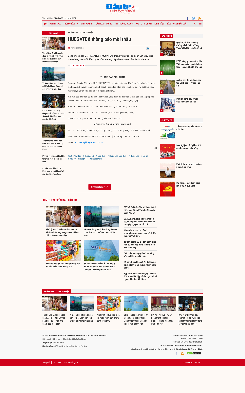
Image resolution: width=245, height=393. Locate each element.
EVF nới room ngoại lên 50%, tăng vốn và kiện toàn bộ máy (53, 159)
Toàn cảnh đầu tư (103, 23)
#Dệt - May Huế (74, 156)
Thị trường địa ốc (124, 23)
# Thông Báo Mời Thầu (116, 156)
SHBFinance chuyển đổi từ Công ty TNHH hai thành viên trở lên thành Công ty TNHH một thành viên (99, 266)
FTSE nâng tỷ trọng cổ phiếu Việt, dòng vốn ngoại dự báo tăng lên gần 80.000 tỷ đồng (189, 64)
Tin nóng (53, 33)
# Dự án (144, 156)
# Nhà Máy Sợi (96, 159)
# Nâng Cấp (82, 159)
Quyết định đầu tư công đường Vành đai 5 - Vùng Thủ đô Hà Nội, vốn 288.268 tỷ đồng (189, 45)
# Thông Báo (133, 156)
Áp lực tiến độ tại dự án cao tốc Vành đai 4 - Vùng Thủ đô (188, 83)
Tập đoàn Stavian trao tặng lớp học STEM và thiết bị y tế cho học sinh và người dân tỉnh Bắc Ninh (140, 276)
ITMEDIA (196, 362)
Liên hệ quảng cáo (71, 362)
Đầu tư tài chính (144, 23)
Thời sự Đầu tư (70, 23)
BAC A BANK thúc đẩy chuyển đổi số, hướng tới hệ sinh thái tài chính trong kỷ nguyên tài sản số (139, 221)
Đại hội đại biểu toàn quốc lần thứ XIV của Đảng (188, 184)
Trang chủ (46, 362)
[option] (54, 310)
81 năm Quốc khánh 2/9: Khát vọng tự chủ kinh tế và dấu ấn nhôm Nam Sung (53, 171)
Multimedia (55, 23)
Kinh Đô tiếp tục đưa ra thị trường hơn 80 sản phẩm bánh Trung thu (108, 317)
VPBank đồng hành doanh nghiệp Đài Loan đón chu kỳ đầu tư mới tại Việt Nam (53, 86)
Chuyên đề (166, 120)
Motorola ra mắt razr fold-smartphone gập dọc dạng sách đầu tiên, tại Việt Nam (140, 233)
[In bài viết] (147, 48)
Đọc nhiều (166, 36)
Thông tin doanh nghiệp (80, 32)
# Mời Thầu (100, 156)
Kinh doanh (86, 23)
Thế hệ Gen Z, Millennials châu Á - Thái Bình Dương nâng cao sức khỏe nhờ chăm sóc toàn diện (62, 232)
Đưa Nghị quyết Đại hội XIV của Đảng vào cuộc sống (188, 147)
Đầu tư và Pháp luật (177, 23)
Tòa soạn (57, 362)
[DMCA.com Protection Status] (194, 353)
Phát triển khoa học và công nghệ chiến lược (189, 165)
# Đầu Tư (72, 159)
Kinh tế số (159, 23)
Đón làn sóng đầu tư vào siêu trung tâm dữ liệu (187, 100)
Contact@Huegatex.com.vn (89, 142)
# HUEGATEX (88, 156)
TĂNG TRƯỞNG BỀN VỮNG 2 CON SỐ (189, 128)
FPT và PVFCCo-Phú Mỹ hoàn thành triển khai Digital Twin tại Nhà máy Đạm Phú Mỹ (140, 210)
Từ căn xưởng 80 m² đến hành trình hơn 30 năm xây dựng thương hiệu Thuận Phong (140, 244)
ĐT (69, 48)
